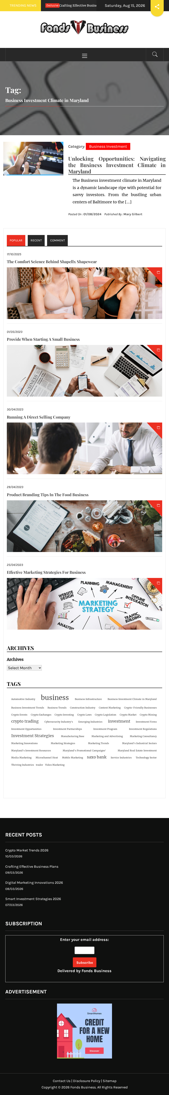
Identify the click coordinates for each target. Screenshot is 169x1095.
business (55, 698)
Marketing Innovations (24, 743)
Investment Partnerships (67, 729)
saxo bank (97, 757)
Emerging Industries (90, 721)
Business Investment (108, 146)
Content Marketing (110, 707)
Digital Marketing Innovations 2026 (34, 882)
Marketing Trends (98, 743)
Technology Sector (146, 757)
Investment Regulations (143, 729)
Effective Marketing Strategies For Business (46, 572)
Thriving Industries (22, 764)
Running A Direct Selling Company (38, 417)
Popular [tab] (16, 240)
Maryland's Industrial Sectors (139, 743)
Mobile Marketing (72, 757)
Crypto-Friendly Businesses (140, 707)
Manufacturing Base (72, 736)
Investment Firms (146, 721)
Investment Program (105, 729)
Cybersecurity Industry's (58, 721)
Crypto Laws (84, 714)
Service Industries (121, 757)
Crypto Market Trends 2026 (26, 850)
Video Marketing (54, 764)
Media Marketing (21, 757)
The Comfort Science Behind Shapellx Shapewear (52, 261)
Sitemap (109, 1081)
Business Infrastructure (88, 699)
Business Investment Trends (27, 707)
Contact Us (61, 1081)
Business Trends (57, 707)
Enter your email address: (84, 955)
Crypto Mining (148, 714)
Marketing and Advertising (107, 736)
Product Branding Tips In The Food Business (47, 494)
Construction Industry (82, 707)
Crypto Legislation (105, 714)
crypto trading (25, 721)
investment (119, 721)
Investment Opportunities (26, 729)
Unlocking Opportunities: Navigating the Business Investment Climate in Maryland (117, 165)
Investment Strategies (32, 735)
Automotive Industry (23, 699)
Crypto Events (19, 714)
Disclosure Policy (86, 1081)
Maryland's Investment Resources (31, 750)
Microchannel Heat (47, 757)
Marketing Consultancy (143, 736)
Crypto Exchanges (41, 714)
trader (39, 764)
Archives (15, 659)
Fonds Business (97, 970)
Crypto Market (128, 714)
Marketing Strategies (63, 743)
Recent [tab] (36, 240)
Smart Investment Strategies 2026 (33, 899)
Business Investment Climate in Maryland (132, 699)
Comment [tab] (57, 240)
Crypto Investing (64, 714)
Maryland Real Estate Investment (137, 750)
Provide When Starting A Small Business (43, 339)
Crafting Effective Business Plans (64, 5)
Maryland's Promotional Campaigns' (84, 750)
